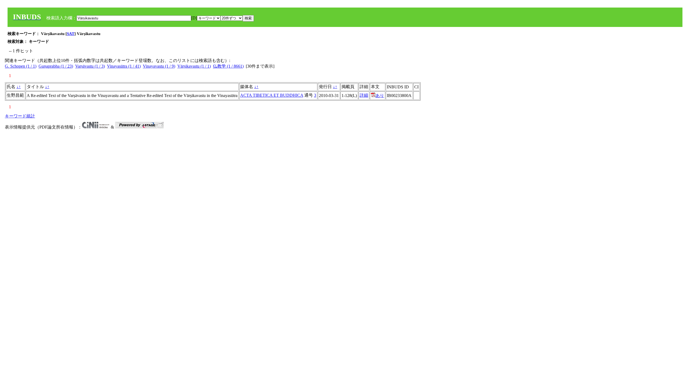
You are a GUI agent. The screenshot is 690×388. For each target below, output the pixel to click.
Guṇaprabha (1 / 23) (56, 66)
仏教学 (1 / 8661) (228, 66)
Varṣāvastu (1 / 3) (90, 66)
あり (379, 95)
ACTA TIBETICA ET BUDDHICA (271, 95)
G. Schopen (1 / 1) (20, 66)
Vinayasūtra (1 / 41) (124, 66)
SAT (70, 34)
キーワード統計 (20, 116)
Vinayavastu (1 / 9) (159, 66)
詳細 (364, 95)
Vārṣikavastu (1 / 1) (194, 66)
